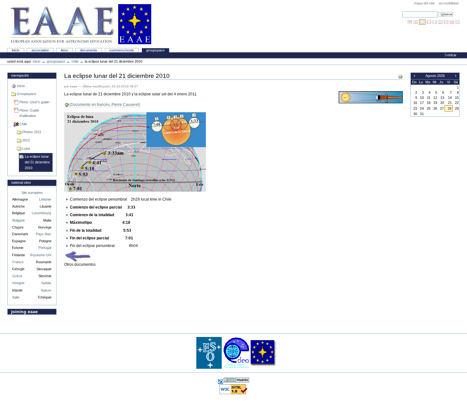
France (18, 262)
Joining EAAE (24, 311)
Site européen (32, 193)
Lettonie (45, 199)
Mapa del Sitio (424, 3)
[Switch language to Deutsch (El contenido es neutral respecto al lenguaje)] (410, 22)
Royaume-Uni (40, 255)
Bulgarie (18, 220)
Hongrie (18, 283)
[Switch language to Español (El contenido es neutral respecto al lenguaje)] (423, 22)
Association (40, 50)
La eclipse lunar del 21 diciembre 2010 (37, 161)
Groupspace (155, 50)
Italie (15, 297)
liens (64, 50)
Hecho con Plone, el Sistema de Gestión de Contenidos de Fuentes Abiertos (236, 380)
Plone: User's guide (34, 102)
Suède (46, 283)
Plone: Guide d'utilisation (29, 113)
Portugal (44, 248)
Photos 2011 (31, 132)
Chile (74, 61)
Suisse (46, 290)
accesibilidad (448, 3)
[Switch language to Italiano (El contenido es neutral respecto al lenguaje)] (435, 22)
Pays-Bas (43, 234)
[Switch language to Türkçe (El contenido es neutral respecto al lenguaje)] (452, 22)
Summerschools (121, 50)
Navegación (20, 75)
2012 (26, 140)
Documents (88, 50)
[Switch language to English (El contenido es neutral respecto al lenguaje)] (416, 22)
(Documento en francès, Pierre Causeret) (104, 104)
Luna (26, 148)
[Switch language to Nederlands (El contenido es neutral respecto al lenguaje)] (441, 22)
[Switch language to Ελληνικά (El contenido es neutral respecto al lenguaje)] (457, 22)
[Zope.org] (221, 381)
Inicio (15, 50)
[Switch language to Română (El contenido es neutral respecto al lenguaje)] (447, 22)
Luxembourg (41, 213)
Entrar (452, 55)
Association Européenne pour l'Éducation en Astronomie (79, 24)
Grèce (17, 276)
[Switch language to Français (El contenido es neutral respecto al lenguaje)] (429, 22)
